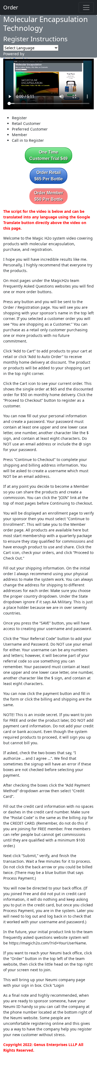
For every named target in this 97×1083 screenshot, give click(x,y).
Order (10, 7)
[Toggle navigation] (86, 7)
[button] (48, 155)
